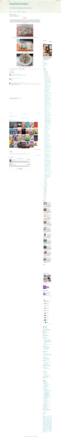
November (45, 72)
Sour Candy (45, 158)
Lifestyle (49, 420)
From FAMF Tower (46, 397)
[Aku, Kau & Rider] (32, 147)
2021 (44, 189)
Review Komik (47, 428)
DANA (44, 333)
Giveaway (50, 417)
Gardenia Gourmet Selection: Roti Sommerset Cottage (47, 160)
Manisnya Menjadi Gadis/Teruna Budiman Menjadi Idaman (49, 215)
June (45, 180)
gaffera (32, 436)
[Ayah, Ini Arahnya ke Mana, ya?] (24, 134)
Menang (48, 423)
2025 (44, 70)
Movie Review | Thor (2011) (46, 332)
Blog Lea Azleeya (46, 389)
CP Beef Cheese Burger (47, 89)
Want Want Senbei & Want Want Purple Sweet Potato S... (47, 120)
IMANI (44, 66)
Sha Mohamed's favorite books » (37, 149)
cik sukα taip (45, 401)
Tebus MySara (45, 132)
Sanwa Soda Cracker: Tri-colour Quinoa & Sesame (47, 125)
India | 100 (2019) (46, 126)
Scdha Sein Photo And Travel (47, 409)
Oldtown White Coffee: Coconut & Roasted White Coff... (47, 156)
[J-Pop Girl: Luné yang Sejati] (15, 134)
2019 (44, 191)
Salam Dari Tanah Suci (46, 408)
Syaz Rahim (47, 303)
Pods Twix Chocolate (46, 75)
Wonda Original (46, 148)
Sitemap (18, 11)
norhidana (47, 312)
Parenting (50, 424)
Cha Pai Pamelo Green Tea (49, 221)
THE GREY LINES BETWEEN (47, 365)
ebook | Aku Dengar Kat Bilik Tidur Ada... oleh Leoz (47, 98)
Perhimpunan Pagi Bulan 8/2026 (49, 240)
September (45, 74)
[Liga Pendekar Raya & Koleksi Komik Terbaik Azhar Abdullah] (11, 147)
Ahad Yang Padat (46, 133)
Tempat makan (48, 430)
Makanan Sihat (45, 422)
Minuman (50, 423)
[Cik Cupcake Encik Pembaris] (24, 140)
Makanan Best (49, 421)
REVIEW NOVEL (45, 63)
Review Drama (47, 427)
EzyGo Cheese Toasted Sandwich (47, 111)
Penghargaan (48, 425)
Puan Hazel (47, 310)
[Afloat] (15, 141)
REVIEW (45, 62)
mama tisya (12, 78)
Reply (12, 80)
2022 (44, 188)
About (14, 11)
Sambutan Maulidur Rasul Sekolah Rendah (47, 154)
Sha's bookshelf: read (14, 121)
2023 (44, 187)
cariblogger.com (46, 372)
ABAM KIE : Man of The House (47, 354)
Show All (51, 369)
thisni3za (47, 319)
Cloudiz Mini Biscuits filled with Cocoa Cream (47, 104)
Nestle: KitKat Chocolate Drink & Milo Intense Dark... (47, 100)
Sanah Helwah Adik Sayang (46, 400)
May (44, 181)
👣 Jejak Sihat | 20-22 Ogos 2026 (49, 258)
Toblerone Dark (46, 101)
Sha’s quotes (11, 152)
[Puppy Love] (32, 141)
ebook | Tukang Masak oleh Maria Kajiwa (47, 164)
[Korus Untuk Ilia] (36, 127)
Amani (48, 415)
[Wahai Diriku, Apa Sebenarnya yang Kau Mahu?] (28, 127)
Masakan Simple (49, 422)
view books (50, 297)
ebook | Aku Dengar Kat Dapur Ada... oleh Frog (47, 95)
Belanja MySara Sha (46, 130)
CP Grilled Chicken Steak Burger (48, 82)
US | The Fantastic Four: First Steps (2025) (47, 83)
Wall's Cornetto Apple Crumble (47, 157)
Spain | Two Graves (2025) (47, 159)
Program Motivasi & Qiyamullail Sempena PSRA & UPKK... (47, 81)
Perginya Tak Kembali (48, 208)
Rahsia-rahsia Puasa (13, 164)
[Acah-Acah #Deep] (15, 127)
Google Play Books (49, 418)
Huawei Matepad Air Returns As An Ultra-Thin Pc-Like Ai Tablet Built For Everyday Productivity (47, 391)
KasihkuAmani (18, 3)
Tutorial (44, 431)
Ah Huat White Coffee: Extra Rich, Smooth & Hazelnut (47, 165)
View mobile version (25, 114)
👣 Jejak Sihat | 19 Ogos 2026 (49, 227)
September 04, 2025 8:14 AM (17, 78)
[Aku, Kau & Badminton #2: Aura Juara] (32, 127)
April (44, 182)
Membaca (45, 423)
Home (11, 11)
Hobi (44, 419)
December (45, 71)
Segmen (51, 429)
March (45, 183)
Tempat (44, 430)
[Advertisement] (24, 106)
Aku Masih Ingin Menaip (46, 349)
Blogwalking (44, 416)
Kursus (46, 420)
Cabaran (48, 416)
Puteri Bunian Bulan (13, 159)
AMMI (44, 352)
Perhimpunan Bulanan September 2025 (46, 90)
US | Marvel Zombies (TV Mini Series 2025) (47, 76)
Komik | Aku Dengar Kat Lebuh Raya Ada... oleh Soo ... (47, 118)
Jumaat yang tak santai (46, 353)
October (45, 73)
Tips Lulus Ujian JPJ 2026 (46, 359)
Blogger (36, 436)
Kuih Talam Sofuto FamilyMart (47, 402)
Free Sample (47, 417)
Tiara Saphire (45, 337)
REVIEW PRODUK (46, 64)
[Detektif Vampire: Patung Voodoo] (24, 148)
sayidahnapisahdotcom (46, 358)
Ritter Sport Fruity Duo (46, 153)
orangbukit (45, 381)
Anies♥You (45, 327)
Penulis (51, 425)
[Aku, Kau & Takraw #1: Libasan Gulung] (24, 127)
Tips (51, 430)
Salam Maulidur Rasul (46, 382)
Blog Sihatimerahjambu (46, 329)
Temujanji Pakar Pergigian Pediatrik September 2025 (47, 147)
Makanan (44, 421)
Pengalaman (44, 425)
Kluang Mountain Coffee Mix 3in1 (49, 251)
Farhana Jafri (47, 305)
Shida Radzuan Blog (46, 348)
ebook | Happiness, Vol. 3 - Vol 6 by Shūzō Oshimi (49, 203)
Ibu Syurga (45, 373)
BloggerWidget (50, 324)
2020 (44, 190)
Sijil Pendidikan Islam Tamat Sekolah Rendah (47, 87)
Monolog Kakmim (46, 335)
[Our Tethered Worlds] (15, 147)
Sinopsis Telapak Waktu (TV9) (47, 368)
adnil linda (47, 317)
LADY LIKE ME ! (46, 346)
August (45, 178)
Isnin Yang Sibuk (46, 131)
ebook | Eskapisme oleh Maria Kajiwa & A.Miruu (47, 175)
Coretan (44, 417)
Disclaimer (24, 11)
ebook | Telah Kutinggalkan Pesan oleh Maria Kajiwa (47, 121)
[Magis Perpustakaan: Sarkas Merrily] (11, 141)
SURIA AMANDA (46, 385)
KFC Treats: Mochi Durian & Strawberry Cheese (47, 176)
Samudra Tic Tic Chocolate (47, 117)
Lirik (51, 420)
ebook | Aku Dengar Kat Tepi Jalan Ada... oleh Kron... (47, 103)
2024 (44, 186)
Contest (51, 416)
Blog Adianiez (45, 403)
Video (47, 431)
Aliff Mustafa (13, 160)
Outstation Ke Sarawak (46, 357)
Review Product (47, 429)
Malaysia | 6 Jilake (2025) (47, 88)
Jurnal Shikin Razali (46, 392)
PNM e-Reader (45, 424)
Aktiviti (44, 415)
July (44, 179)
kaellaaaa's (45, 360)
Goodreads (44, 418)
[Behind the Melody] (11, 134)
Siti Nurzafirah (45, 405)
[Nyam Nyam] (36, 145)
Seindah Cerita (45, 383)
